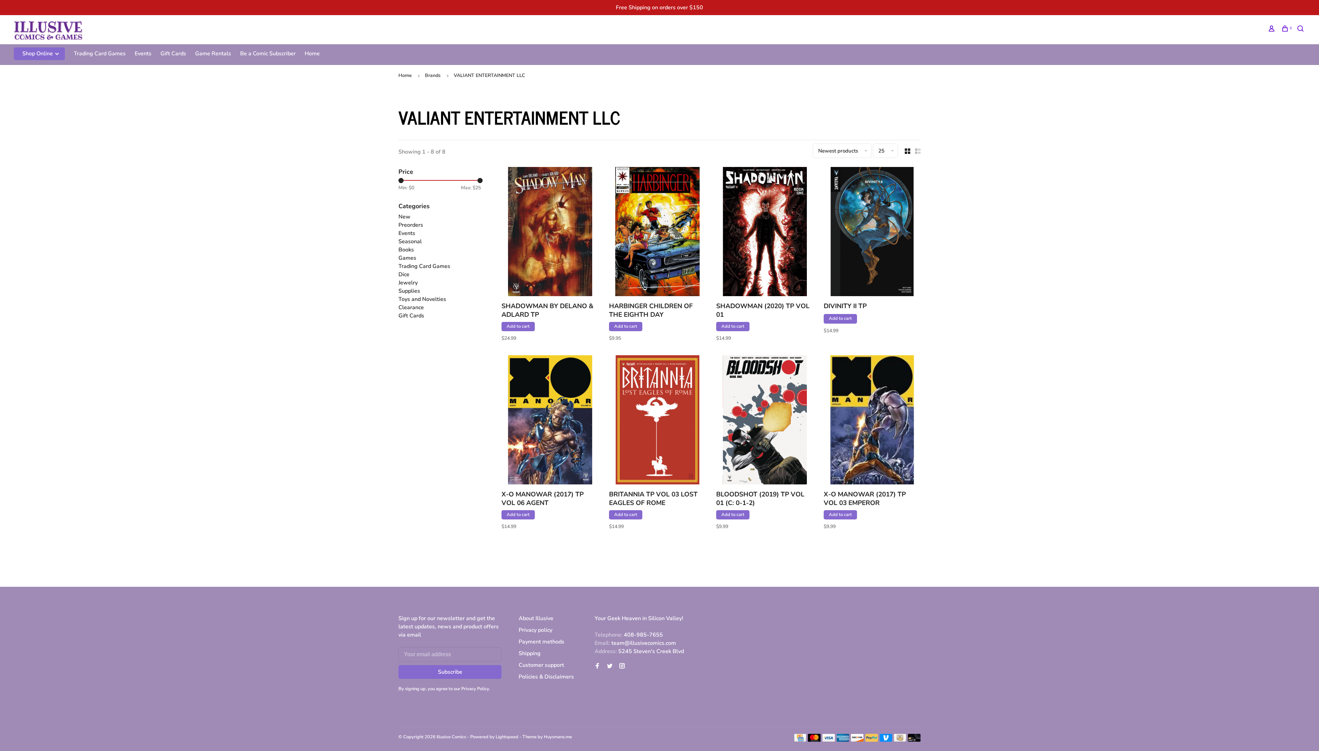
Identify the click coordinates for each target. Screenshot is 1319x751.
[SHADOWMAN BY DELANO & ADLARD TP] (550, 232)
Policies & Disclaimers (546, 677)
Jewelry (408, 283)
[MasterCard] (814, 740)
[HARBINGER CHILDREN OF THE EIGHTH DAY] (657, 232)
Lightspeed (507, 737)
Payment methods (541, 642)
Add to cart (518, 326)
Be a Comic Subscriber (268, 53)
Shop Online (38, 53)
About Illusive (536, 618)
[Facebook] (597, 666)
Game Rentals (213, 53)
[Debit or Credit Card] (914, 740)
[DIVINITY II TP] (872, 232)
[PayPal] (871, 740)
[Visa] (828, 740)
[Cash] (900, 740)
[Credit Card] (800, 740)
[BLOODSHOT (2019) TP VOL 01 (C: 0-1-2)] (764, 420)
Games (407, 258)
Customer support (541, 665)
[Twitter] (609, 666)
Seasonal (410, 241)
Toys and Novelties (422, 299)
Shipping (530, 653)
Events (143, 53)
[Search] (1301, 29)
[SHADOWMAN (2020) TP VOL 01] (764, 232)
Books (406, 250)
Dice (403, 274)
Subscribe (450, 672)
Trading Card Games (100, 53)
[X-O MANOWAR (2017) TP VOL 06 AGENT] (550, 420)
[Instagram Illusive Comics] (622, 666)
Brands (433, 75)
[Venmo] (886, 740)
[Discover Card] (857, 740)
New (404, 217)
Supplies (409, 291)
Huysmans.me (558, 737)
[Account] (1272, 29)
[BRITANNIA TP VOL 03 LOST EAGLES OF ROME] (657, 420)
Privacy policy (535, 630)
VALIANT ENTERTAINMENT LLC (489, 75)
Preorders (410, 225)
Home (312, 53)
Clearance (411, 307)
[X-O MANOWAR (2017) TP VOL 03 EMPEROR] (872, 420)
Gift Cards (173, 53)
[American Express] (843, 740)
